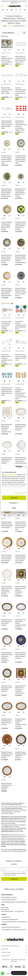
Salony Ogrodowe (15, 927)
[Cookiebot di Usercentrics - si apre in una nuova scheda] (16, 467)
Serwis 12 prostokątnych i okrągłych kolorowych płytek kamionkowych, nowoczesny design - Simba (21, 393)
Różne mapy (13, 961)
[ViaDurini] (13, 6)
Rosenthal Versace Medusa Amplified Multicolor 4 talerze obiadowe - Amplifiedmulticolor (20, 259)
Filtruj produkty (8, 32)
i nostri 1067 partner (11, 474)
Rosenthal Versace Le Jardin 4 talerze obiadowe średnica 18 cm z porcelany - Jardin (6, 159)
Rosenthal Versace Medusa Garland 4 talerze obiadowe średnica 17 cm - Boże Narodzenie (6, 192)
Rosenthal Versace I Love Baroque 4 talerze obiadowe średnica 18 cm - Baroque (6, 225)
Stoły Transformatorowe (7, 911)
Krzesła (3, 914)
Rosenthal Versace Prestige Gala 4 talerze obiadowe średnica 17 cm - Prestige (20, 192)
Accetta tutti (14, 497)
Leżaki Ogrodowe (5, 927)
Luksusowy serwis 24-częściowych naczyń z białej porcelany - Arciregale (6, 325)
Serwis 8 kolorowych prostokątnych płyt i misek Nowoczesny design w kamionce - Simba (6, 391)
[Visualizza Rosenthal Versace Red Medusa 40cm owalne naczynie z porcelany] (4, 712)
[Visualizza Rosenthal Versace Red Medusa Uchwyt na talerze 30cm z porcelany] (4, 745)
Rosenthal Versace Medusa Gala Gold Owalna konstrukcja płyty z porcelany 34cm (20, 525)
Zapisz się (15, 879)
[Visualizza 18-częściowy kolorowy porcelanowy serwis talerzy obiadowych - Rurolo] (18, 315)
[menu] (26, 6)
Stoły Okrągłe (4, 907)
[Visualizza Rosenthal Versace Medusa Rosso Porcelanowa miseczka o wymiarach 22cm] (18, 679)
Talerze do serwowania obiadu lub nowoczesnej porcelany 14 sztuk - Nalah (20, 91)
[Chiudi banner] (25, 466)
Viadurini (4, 949)
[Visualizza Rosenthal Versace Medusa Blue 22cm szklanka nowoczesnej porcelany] (18, 580)
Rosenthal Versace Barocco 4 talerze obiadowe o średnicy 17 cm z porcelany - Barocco (21, 292)
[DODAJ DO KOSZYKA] (4, 50)
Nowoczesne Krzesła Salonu (9, 921)
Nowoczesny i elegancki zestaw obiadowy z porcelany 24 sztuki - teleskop (6, 358)
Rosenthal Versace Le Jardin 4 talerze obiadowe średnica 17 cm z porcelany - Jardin (20, 159)
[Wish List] (9, 50)
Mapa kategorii (14, 959)
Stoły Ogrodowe (19, 911)
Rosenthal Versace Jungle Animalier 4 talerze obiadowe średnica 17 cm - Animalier (20, 225)
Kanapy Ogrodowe (7, 929)
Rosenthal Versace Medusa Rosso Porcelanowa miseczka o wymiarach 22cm (20, 689)
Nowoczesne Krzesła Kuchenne (10, 919)
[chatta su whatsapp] (2, 973)
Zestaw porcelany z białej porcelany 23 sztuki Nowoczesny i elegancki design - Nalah (6, 124)
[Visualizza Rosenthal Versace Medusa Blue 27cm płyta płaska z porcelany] (4, 679)
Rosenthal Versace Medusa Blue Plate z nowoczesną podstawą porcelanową (7, 656)
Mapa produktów (6, 959)
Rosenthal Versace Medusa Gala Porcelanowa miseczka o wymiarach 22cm (6, 428)
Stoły (3, 904)
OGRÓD (3, 924)
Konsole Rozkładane (21, 902)
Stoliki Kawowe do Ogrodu (19, 929)
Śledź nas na (5, 955)
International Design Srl (10, 946)
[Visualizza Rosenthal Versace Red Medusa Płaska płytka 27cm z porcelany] (18, 745)
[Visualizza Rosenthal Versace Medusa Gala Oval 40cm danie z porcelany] (18, 418)
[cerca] (2, 6)
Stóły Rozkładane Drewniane (9, 899)
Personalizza (13, 502)
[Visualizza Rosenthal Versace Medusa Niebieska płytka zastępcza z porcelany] (18, 646)
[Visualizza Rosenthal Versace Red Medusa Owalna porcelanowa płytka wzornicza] (18, 712)
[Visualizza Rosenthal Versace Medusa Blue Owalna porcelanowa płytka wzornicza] (18, 613)
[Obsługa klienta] (7, 10)
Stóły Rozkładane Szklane (8, 902)
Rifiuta (14, 508)
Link (14, 875)
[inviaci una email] (3, 10)
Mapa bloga (22, 959)
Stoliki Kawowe (5, 909)
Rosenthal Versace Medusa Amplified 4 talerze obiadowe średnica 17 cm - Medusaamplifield (6, 292)
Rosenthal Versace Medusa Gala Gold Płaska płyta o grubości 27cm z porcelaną (6, 590)
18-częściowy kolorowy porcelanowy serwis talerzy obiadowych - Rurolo (21, 325)
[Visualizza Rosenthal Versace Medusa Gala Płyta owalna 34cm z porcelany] (4, 451)
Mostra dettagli (19, 492)
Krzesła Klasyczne (5, 917)
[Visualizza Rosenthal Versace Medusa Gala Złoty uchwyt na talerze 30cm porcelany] (18, 548)
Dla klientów (6, 952)
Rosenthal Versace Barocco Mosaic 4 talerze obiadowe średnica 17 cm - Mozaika (6, 259)
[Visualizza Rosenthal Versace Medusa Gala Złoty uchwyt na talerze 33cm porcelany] (4, 548)
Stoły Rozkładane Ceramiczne (9, 897)
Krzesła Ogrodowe (22, 921)
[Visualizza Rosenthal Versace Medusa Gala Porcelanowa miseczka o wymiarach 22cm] (4, 418)
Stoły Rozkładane (7, 894)
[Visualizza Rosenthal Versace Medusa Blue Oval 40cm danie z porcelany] (4, 613)
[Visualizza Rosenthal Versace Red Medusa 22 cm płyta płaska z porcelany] (4, 777)
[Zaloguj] (16, 10)
